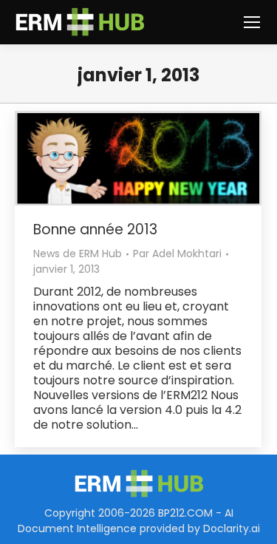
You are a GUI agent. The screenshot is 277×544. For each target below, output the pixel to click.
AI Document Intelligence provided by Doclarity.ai (139, 521)
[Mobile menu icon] (252, 22)
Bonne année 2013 (95, 229)
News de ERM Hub (77, 253)
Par (177, 253)
